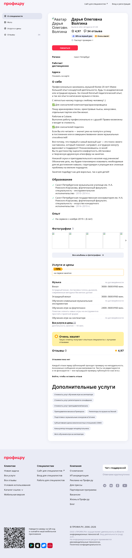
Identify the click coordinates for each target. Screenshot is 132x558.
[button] (22, 16)
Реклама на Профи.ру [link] (81, 480)
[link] (65, 47)
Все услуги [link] (9, 475)
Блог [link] (72, 504)
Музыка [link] (56, 282)
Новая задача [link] (11, 470)
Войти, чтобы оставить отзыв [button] (67, 376)
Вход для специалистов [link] (49, 475)
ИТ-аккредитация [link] (79, 475)
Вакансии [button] (75, 494)
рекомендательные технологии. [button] (85, 542)
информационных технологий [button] (84, 534)
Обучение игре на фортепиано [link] (68, 307)
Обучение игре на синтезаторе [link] (68, 317)
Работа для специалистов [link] (51, 480)
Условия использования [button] (17, 485)
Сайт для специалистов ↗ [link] (51, 470)
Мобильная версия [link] (14, 494)
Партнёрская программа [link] (83, 489)
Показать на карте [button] (60, 76)
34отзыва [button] (94, 31)
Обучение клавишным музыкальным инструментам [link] (72, 302)
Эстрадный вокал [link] (61, 296)
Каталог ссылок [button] (12, 489)
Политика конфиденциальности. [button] (85, 544)
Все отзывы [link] (10, 480)
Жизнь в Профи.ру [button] (79, 499)
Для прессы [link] (76, 485)
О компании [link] (76, 470)
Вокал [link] (55, 286)
